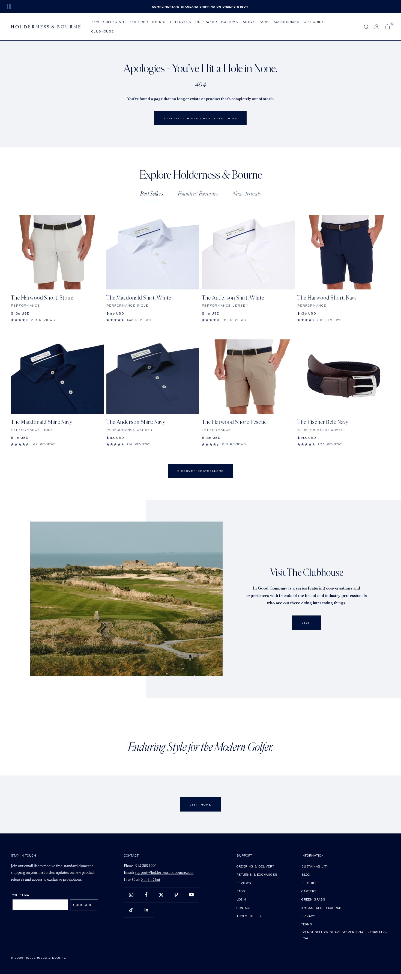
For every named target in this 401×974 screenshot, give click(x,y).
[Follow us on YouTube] (191, 894)
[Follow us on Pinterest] (176, 894)
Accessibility (249, 916)
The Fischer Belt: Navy (322, 422)
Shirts (159, 22)
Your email (22, 895)
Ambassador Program (321, 908)
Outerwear (206, 22)
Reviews (244, 883)
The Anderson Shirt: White (233, 298)
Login (241, 899)
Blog (305, 874)
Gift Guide (314, 22)
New (95, 22)
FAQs (241, 891)
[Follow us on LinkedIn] (146, 909)
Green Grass (313, 899)
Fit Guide (309, 883)
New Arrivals (247, 194)
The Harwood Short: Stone (42, 298)
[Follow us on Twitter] (161, 894)
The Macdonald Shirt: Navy (41, 422)
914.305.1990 (145, 866)
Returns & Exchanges (257, 874)
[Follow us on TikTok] (131, 909)
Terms (306, 924)
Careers (309, 891)
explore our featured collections (200, 118)
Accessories (287, 22)
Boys (264, 22)
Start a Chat (150, 880)
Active (249, 22)
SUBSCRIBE (84, 904)
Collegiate (114, 22)
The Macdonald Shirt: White (138, 298)
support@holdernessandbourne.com (164, 873)
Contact (244, 908)
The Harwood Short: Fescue (234, 422)
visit (306, 622)
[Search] (366, 27)
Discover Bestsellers (200, 471)
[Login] (376, 26)
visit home (200, 804)
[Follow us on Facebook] (146, 894)
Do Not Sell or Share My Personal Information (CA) (344, 935)
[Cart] (387, 26)
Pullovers (180, 22)
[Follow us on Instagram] (131, 894)
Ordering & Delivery (255, 866)
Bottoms (229, 22)
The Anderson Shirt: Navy (135, 422)
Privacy (308, 916)
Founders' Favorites (198, 194)
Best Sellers (151, 194)
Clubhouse (102, 31)
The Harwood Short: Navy (327, 298)
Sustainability (314, 866)
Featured (139, 22)
